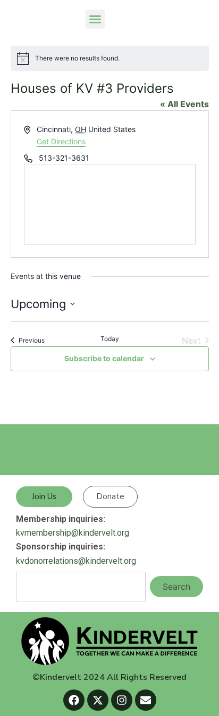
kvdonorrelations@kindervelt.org (76, 561)
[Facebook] (74, 700)
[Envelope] (145, 700)
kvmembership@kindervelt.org (72, 533)
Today (109, 339)
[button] (95, 19)
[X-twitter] (97, 700)
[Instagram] (121, 700)
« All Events (184, 104)
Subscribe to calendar (104, 358)
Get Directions (61, 141)
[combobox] (81, 586)
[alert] (110, 58)
